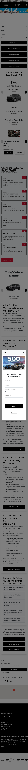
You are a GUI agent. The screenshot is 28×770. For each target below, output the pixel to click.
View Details (14, 413)
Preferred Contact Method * (11, 389)
